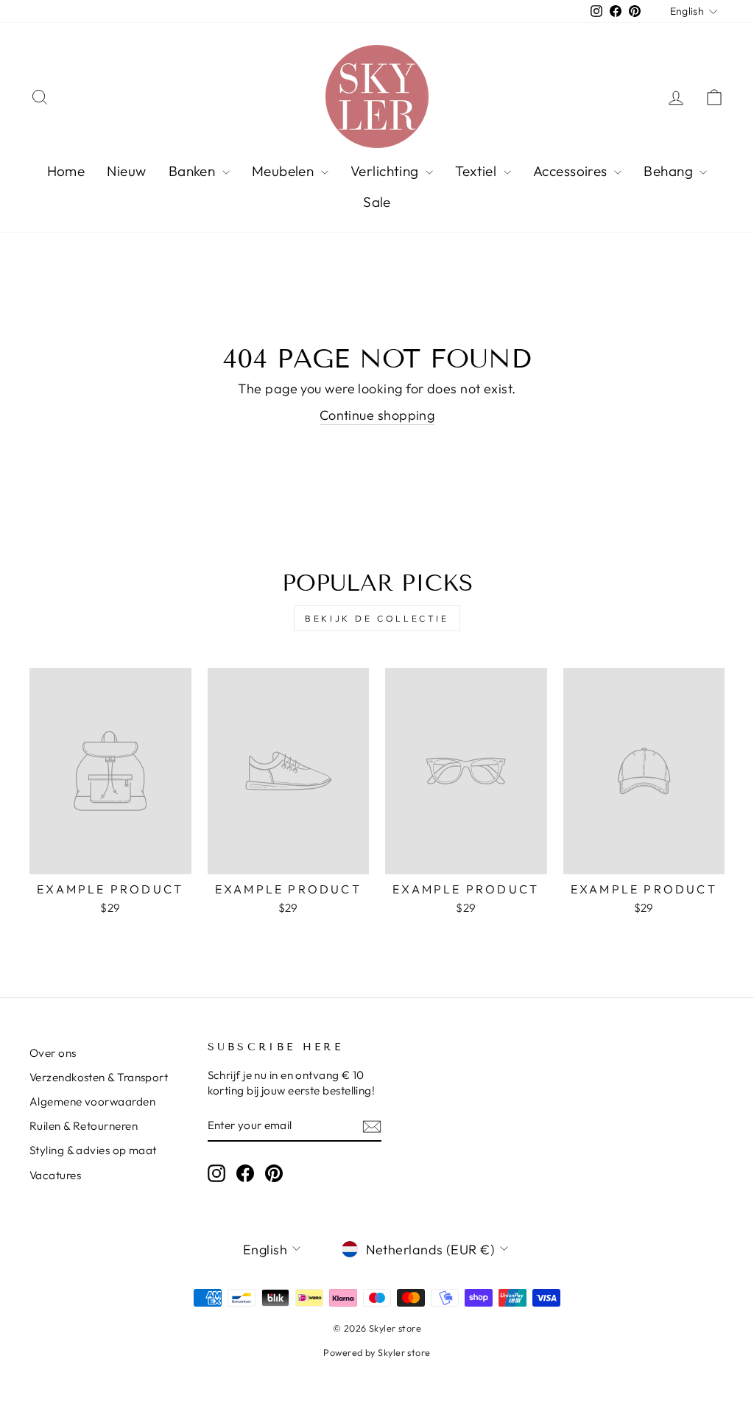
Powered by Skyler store (376, 1352)
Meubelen (284, 171)
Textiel (477, 171)
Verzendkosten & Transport (98, 1077)
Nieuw (126, 171)
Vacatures (55, 1175)
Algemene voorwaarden (92, 1101)
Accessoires (571, 171)
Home (66, 171)
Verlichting (386, 171)
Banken (194, 171)
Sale (377, 202)
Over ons (53, 1053)
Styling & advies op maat (93, 1150)
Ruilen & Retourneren (83, 1126)
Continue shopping (377, 415)
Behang (670, 171)
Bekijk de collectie (376, 618)
